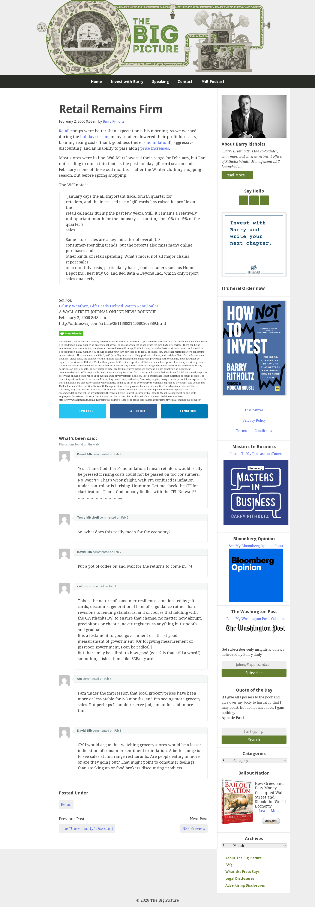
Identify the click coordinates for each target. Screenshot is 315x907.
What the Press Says (242, 872)
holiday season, (95, 136)
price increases (154, 148)
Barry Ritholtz (113, 121)
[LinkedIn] (264, 200)
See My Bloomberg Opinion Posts (256, 546)
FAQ (228, 865)
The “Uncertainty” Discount (87, 828)
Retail (64, 131)
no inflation (158, 142)
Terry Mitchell (88, 517)
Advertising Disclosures (245, 885)
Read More (235, 175)
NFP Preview (194, 828)
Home (96, 81)
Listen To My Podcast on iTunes (256, 454)
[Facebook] (254, 200)
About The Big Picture (243, 858)
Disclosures (254, 410)
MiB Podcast (212, 81)
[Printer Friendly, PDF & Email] (71, 333)
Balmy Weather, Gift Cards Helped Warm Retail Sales (109, 306)
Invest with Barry (127, 81)
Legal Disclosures (239, 879)
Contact (185, 81)
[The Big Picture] (157, 37)
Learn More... (271, 811)
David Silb (84, 454)
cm (79, 678)
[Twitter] (243, 200)
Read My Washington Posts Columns (255, 619)
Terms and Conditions (254, 431)
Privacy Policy (254, 420)
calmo (82, 586)
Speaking (160, 81)
